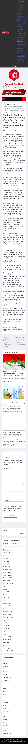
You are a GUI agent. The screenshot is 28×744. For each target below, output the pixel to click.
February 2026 (7, 569)
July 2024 (5, 623)
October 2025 (7, 581)
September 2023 (8, 651)
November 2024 (8, 612)
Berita (4, 660)
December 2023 (7, 642)
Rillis (4, 717)
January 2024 (7, 640)
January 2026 (7, 572)
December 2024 (7, 609)
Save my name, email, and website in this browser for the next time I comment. (13, 508)
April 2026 (6, 564)
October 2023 (7, 648)
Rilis (4, 714)
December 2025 (7, 575)
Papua (4, 700)
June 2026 (6, 558)
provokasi (6, 711)
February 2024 (7, 637)
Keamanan (6, 680)
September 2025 (8, 583)
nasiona (5, 686)
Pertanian (5, 703)
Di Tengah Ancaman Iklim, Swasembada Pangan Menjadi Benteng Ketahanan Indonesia (21, 24)
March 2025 (6, 600)
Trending (5, 728)
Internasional (7, 677)
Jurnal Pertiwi (14, 84)
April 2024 (6, 631)
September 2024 (8, 617)
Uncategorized (7, 733)
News (9, 327)
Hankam (5, 669)
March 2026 (6, 567)
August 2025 (6, 586)
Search (5, 530)
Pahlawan (5, 697)
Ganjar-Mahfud (12, 329)
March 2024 (6, 634)
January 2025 (7, 606)
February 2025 (7, 603)
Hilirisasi (5, 672)
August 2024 (6, 620)
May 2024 (6, 628)
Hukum (5, 674)
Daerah (5, 663)
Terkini (5, 725)
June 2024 (6, 626)
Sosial (4, 722)
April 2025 (6, 597)
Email (6, 494)
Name (6, 488)
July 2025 (5, 589)
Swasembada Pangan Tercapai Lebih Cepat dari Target (21, 48)
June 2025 (6, 592)
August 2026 (6, 553)
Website (6, 500)
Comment (7, 468)
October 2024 (7, 614)
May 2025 (6, 595)
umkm (4, 731)
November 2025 (7, 578)
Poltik (4, 708)
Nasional (5, 327)
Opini (12, 327)
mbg (4, 683)
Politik (15, 327)
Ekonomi (5, 666)
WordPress (23, 741)
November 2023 (7, 645)
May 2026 (6, 561)
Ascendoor (10, 741)
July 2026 (5, 555)
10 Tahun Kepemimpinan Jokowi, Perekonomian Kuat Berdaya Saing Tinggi (14, 403)
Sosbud (5, 719)
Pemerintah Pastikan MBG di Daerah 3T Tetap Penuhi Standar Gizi (21, 57)
